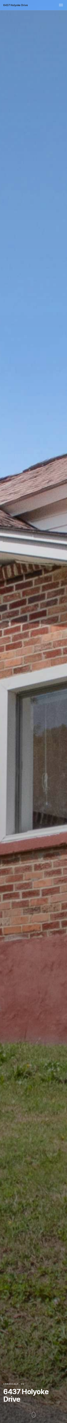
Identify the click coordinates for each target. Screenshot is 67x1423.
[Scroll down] (33, 1415)
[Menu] (61, 5)
